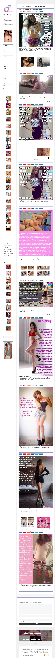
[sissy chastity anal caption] (8, 301)
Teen (4, 88)
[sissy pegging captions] (8, 119)
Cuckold (4, 61)
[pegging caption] (8, 132)
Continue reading (23, 98)
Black (4, 52)
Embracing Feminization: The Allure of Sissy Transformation (7, 243)
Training (4, 90)
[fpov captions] (8, 167)
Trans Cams (33, 1)
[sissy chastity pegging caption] (8, 280)
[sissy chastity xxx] (8, 267)
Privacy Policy (27, 621)
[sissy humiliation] (8, 153)
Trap (4, 92)
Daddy (4, 63)
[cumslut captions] (8, 194)
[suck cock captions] (8, 139)
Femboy (4, 66)
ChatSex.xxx (31, 2)
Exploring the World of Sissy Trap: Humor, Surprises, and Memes (8, 245)
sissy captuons (8, 324)
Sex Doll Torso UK (35, 2)
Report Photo (50, 14)
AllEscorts (39, 2)
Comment (21, 603)
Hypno (4, 78)
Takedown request (45, 652)
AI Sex (42, 2)
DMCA (32, 652)
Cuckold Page (36, 643)
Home (20, 9)
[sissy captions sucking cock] (8, 328)
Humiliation (5, 76)
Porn (4, 83)
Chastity (4, 59)
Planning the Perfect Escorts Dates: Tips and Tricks (7, 241)
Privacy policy (36, 652)
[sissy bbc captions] (8, 112)
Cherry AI (45, 2)
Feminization (49, 594)
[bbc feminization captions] (8, 214)
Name (20, 614)
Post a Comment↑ (47, 52)
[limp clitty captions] (8, 160)
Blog (4, 54)
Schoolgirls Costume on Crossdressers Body (27, 594)
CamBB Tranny (27, 2)
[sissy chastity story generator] (8, 273)
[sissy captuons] (8, 321)
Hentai (4, 75)
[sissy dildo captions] (8, 126)
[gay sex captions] (8, 146)
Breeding (4, 58)
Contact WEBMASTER (26, 652)
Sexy (4, 85)
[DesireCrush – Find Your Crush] (8, 36)
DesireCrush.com (40, 1)
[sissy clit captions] (8, 228)
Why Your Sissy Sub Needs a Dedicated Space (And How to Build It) (8, 251)
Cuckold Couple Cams (35, 67)
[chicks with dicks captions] (8, 173)
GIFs (4, 73)
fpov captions (8, 169)
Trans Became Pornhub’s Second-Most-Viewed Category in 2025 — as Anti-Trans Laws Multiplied (7, 257)
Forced (4, 71)
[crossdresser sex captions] (8, 207)
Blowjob (4, 56)
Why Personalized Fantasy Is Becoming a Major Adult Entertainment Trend (7, 249)
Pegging (4, 81)
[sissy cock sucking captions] (8, 201)
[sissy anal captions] (8, 105)
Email (20, 618)
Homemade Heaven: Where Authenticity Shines (7, 253)
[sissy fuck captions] (8, 180)
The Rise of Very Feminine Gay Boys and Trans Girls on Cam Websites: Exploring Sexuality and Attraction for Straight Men (8, 255)
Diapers (4, 64)
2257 (30, 652)
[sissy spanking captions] (8, 221)
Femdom (4, 68)
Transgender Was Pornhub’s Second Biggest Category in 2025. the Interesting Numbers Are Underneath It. (7, 247)
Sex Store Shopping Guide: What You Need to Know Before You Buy (7, 239)
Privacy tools (40, 652)
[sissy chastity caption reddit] (8, 287)
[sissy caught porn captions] (8, 307)
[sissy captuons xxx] (8, 314)
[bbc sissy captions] (8, 98)
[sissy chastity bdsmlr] (8, 294)
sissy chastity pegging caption (8, 284)
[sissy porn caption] (8, 187)
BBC (4, 51)
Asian (4, 49)
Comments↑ (48, 101)
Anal (4, 47)
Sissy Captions (7, 14)
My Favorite (5, 80)
